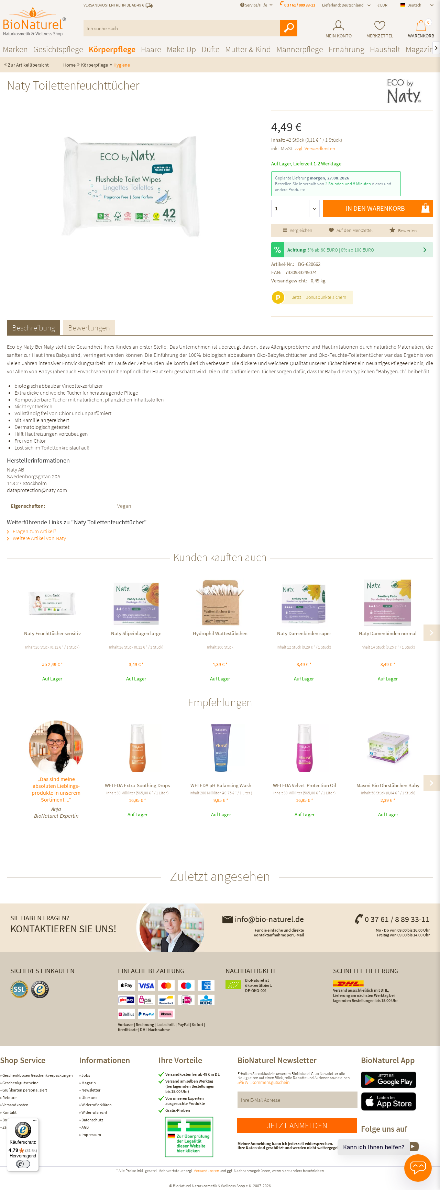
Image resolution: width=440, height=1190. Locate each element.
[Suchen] (288, 28)
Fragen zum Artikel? (34, 531)
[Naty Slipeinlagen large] (136, 603)
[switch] (23, 1164)
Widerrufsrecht (94, 1112)
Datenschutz (92, 1119)
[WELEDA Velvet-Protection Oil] (304, 748)
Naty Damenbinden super (304, 633)
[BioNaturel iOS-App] (400, 1101)
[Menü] (35, 1122)
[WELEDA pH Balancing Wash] (221, 748)
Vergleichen (300, 230)
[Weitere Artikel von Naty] (404, 91)
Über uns (89, 1097)
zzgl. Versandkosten (315, 148)
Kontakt (9, 1112)
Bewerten (407, 231)
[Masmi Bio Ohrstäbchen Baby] (388, 748)
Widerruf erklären (96, 1104)
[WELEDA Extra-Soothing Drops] (137, 748)
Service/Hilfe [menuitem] (256, 5)
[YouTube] (412, 1150)
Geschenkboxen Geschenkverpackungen (37, 1075)
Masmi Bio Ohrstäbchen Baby (387, 785)
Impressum (91, 1134)
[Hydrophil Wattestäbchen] (220, 603)
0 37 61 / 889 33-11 (299, 5)
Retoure (9, 1097)
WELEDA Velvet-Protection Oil (304, 785)
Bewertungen (89, 327)
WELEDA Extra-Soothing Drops (137, 785)
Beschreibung (33, 327)
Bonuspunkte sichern (326, 297)
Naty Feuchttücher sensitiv (52, 633)
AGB (85, 1127)
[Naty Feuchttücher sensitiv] (52, 603)
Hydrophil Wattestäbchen (220, 633)
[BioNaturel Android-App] (400, 1080)
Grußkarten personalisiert (24, 1090)
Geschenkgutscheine (20, 1082)
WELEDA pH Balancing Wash (220, 785)
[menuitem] (338, 29)
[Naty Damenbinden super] (304, 603)
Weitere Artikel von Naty (39, 538)
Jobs (85, 1075)
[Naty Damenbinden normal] (388, 603)
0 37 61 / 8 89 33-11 (397, 919)
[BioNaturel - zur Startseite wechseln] (34, 21)
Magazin (88, 1082)
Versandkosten (15, 1104)
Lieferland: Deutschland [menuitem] (343, 5)
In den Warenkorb (375, 208)
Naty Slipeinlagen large (136, 633)
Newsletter (90, 1090)
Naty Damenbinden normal (388, 633)
